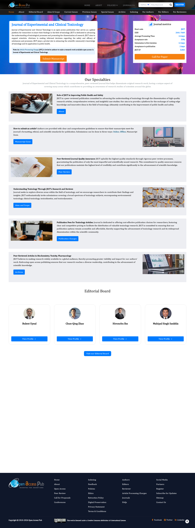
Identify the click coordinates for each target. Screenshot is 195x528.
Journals (128, 5)
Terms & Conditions (97, 511)
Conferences (60, 502)
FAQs (124, 502)
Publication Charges (68, 238)
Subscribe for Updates (166, 493)
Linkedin (180, 520)
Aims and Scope (22, 205)
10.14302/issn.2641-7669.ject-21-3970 (67, 412)
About (98, 5)
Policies (111, 5)
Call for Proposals (62, 497)
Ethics (91, 493)
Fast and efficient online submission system (81, 455)
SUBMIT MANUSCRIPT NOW (124, 455)
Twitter (169, 520)
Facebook (158, 520)
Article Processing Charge (29, 50)
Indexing (134, 12)
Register (180, 5)
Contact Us (161, 502)
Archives (19, 272)
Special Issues (107, 12)
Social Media (162, 479)
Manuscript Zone (23, 141)
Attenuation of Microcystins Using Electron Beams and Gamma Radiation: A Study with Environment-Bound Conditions (69, 390)
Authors (126, 479)
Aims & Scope (53, 12)
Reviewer (126, 488)
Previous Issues (89, 12)
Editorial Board (36, 12)
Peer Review (64, 172)
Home (87, 5)
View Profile (28, 339)
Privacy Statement (96, 506)
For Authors (148, 12)
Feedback (92, 484)
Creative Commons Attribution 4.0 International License (106, 520)
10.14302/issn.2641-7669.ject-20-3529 (158, 401)
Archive (121, 12)
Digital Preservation (97, 502)
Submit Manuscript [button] (53, 58)
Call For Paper (160, 56)
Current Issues (71, 12)
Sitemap (160, 497)
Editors (125, 484)
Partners (160, 484)
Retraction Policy (96, 497)
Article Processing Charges (134, 493)
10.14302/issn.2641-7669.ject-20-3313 (67, 447)
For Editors (163, 12)
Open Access (60, 488)
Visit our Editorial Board (97, 353)
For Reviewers (179, 12)
